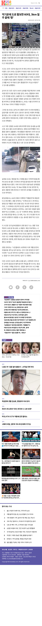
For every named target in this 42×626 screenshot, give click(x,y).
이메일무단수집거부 (23, 549)
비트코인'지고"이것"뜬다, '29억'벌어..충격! (16, 315)
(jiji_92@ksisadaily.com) (34, 280)
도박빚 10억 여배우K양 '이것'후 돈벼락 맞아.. (16, 310)
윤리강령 (30, 549)
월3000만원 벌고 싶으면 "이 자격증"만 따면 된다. (18, 317)
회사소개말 (4, 549)
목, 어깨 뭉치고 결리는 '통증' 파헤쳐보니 (14, 330)
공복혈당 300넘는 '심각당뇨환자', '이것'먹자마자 (17, 322)
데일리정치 (11, 8)
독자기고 (15, 549)
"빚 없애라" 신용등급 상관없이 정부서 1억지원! (16, 300)
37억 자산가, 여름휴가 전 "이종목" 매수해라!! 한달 (18, 305)
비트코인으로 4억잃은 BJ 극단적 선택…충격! (16, 328)
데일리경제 (25, 8)
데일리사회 (18, 8)
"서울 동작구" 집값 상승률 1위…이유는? (15, 333)
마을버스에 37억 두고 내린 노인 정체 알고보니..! (17, 312)
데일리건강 (37, 8)
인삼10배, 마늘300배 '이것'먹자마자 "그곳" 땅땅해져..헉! (20, 320)
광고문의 (10, 549)
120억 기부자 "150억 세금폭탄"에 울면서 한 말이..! (18, 302)
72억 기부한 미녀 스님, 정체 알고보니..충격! (16, 307)
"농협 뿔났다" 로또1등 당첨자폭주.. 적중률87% (17, 325)
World (31, 8)
